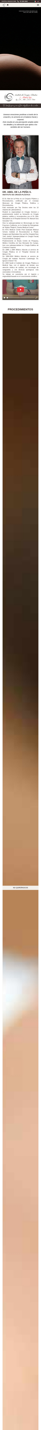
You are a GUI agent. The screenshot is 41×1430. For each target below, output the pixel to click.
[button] (38, 5)
